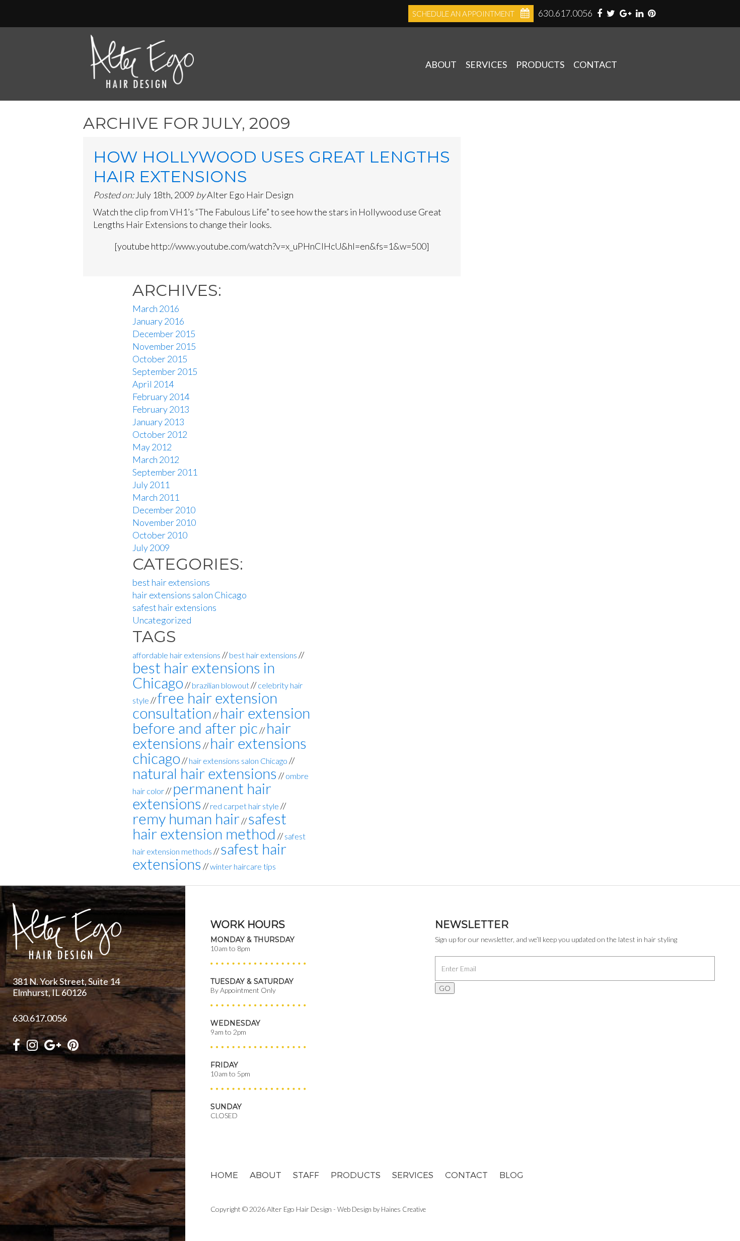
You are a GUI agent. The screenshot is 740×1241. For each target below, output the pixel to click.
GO (445, 988)
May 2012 (152, 446)
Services (486, 64)
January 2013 (158, 421)
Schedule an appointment (463, 13)
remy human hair (186, 818)
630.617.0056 (565, 13)
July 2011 (151, 484)
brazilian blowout (220, 685)
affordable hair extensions (176, 655)
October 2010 (159, 534)
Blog (511, 1175)
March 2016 (155, 308)
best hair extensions (171, 582)
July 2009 (151, 547)
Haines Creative (403, 1209)
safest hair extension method (209, 826)
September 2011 (164, 472)
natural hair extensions (204, 773)
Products (540, 64)
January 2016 (158, 321)
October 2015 (159, 358)
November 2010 (164, 522)
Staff (306, 1175)
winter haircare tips (243, 866)
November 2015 (164, 346)
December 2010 (163, 509)
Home (224, 1175)
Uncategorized (161, 620)
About (441, 64)
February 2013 (160, 409)
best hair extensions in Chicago (203, 675)
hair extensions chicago (219, 750)
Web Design (354, 1209)
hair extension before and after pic (221, 720)
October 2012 (159, 434)
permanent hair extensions (201, 796)
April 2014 (153, 384)
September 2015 (164, 371)
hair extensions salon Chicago (189, 594)
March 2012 (155, 459)
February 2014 (160, 396)
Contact (595, 64)
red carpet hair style (244, 806)
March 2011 (155, 497)
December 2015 (163, 333)
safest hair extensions (174, 607)
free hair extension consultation (204, 705)
